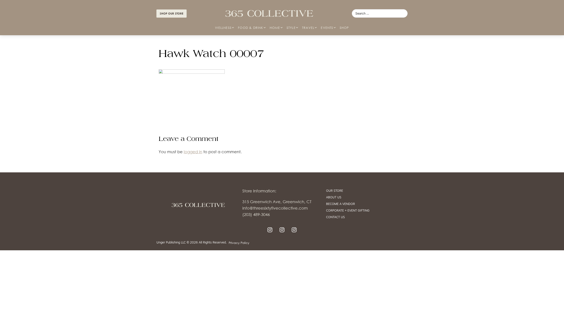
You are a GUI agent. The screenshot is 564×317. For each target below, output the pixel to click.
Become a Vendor (340, 204)
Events (327, 28)
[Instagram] (269, 229)
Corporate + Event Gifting (347, 210)
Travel (308, 28)
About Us (333, 197)
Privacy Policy (239, 243)
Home (275, 28)
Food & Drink (250, 28)
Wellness (223, 28)
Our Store (334, 191)
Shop (344, 28)
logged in (193, 151)
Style (291, 28)
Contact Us (335, 217)
